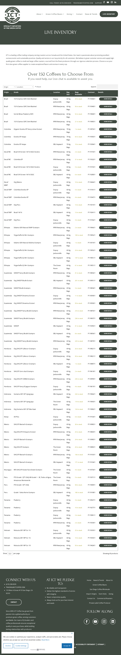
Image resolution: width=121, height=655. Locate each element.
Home (89, 580)
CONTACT (14, 602)
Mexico (6, 424)
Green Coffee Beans (54, 14)
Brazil (6, 99)
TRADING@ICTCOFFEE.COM (15, 587)
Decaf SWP (8, 190)
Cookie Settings (21, 646)
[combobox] (9, 86)
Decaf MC (7, 152)
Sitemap (100, 644)
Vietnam (7, 530)
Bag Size (68, 93)
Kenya (6, 417)
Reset (39, 87)
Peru (5, 477)
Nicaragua (7, 470)
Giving (69, 14)
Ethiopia (7, 228)
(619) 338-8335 (11, 584)
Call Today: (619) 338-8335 (60, 3)
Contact (79, 14)
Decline (8, 646)
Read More (45, 640)
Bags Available (78, 93)
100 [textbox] (9, 554)
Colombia (7, 129)
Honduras (7, 349)
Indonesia (7, 394)
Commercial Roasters (104, 598)
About (38, 14)
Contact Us (91, 598)
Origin (6, 92)
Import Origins (91, 594)
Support (98, 3)
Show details (108, 99)
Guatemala (8, 273)
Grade (16, 92)
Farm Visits (103, 594)
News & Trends (91, 14)
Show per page (11, 553)
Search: (93, 87)
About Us (109, 580)
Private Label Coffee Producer (99, 603)
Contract (91, 92)
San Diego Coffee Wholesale (100, 589)
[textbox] (6, 87)
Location (56, 92)
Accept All (67, 646)
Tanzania (7, 500)
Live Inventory (109, 14)
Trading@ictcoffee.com (83, 3)
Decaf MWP (6, 183)
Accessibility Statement (85, 644)
